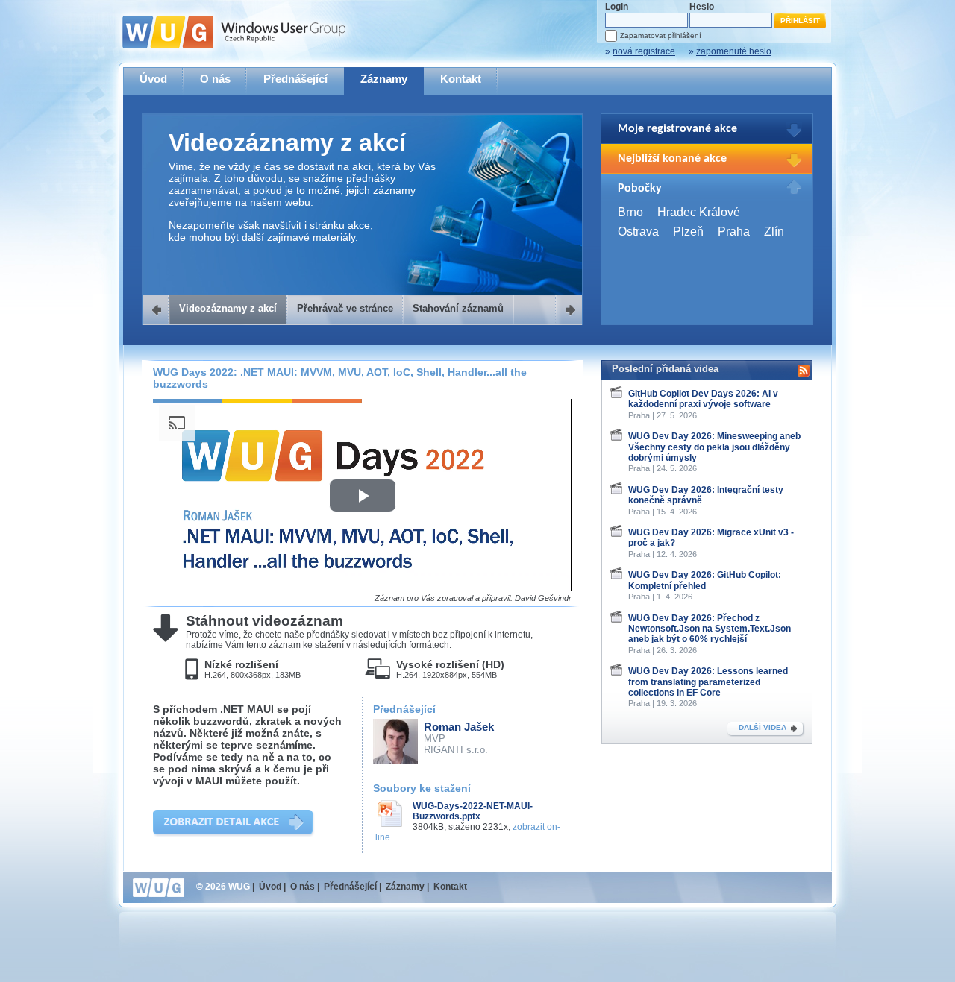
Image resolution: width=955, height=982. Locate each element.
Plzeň (688, 231)
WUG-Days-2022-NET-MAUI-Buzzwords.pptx (473, 811)
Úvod (153, 78)
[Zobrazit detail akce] (234, 823)
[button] (362, 495)
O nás (215, 78)
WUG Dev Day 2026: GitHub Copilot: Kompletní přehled (704, 580)
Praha (734, 231)
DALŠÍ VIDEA (762, 727)
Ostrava (638, 231)
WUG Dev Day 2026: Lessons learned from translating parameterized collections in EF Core (708, 682)
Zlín (774, 231)
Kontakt (460, 78)
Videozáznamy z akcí (228, 308)
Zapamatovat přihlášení (660, 35)
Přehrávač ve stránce (345, 308)
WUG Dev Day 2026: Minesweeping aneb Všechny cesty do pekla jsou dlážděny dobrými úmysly (714, 447)
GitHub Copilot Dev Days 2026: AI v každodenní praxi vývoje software (703, 398)
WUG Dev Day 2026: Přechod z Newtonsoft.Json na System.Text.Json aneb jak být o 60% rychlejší (709, 629)
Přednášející (295, 78)
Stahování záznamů (458, 308)
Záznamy (383, 78)
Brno (630, 212)
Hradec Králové (698, 212)
